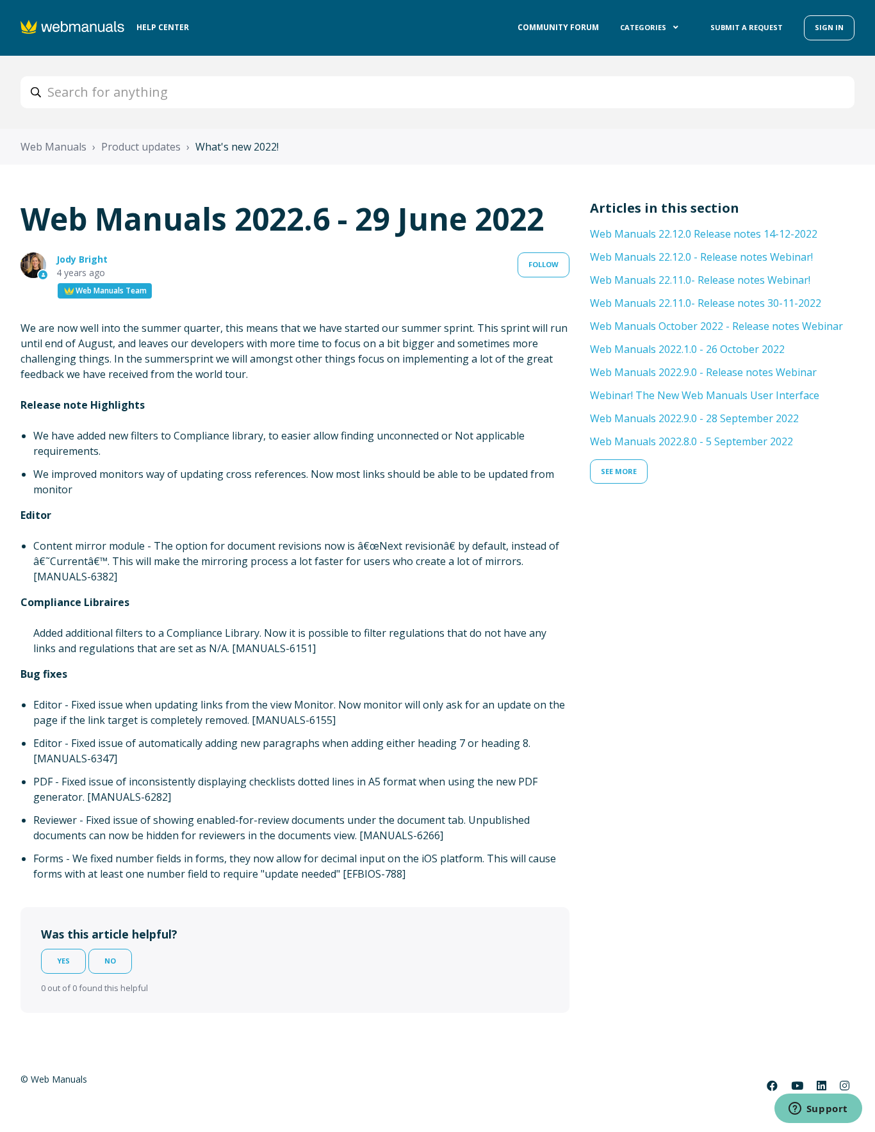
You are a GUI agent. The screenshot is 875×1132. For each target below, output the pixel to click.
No (110, 960)
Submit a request (746, 27)
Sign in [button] (829, 27)
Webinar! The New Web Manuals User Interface (704, 395)
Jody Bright (82, 259)
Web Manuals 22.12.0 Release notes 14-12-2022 (703, 234)
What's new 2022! (237, 147)
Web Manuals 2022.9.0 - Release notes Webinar (703, 372)
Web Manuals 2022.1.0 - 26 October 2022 (687, 349)
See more (619, 471)
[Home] (73, 28)
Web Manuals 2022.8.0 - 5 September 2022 (691, 441)
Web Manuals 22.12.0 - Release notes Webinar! (701, 257)
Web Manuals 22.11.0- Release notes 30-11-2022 (705, 303)
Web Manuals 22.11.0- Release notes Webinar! (700, 280)
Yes (63, 960)
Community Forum (558, 27)
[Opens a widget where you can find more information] (818, 1110)
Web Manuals (53, 147)
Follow (543, 264)
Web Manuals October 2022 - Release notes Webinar (716, 326)
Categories (644, 27)
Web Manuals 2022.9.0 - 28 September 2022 (694, 418)
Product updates (141, 147)
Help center (162, 27)
